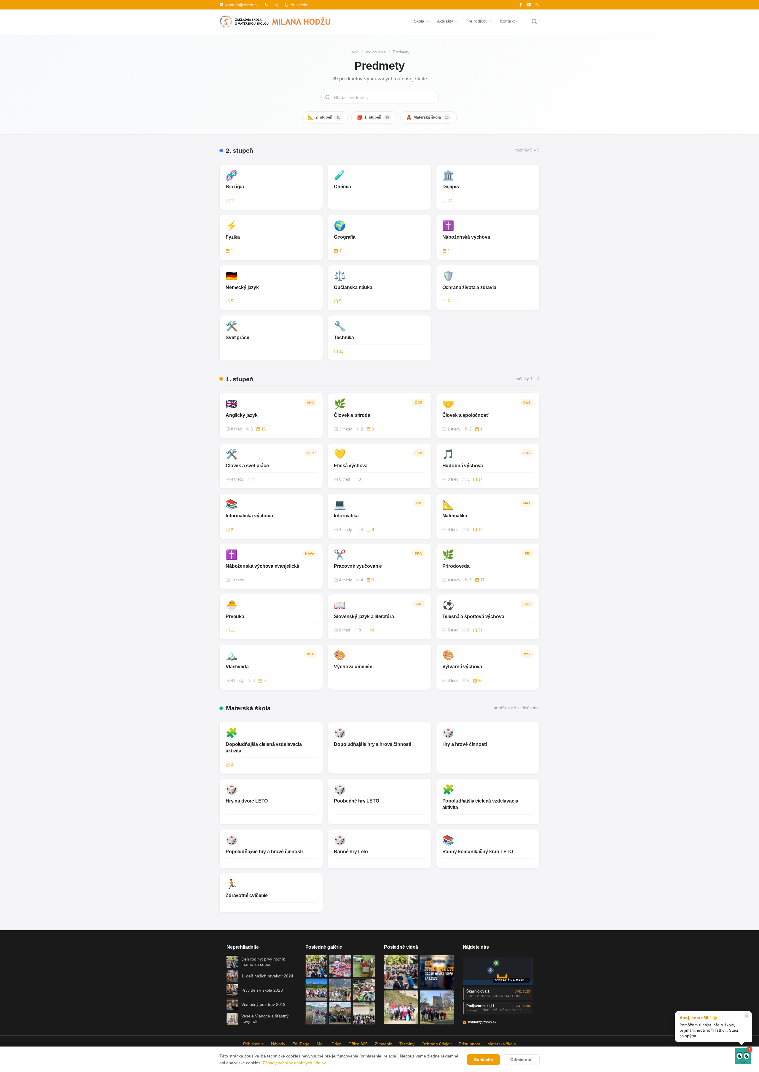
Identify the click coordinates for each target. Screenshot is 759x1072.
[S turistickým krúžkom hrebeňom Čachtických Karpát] (401, 1007)
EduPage (301, 1043)
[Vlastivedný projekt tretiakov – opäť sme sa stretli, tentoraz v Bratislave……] (364, 989)
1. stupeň (373, 117)
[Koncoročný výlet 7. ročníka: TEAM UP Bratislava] (364, 1013)
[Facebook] (520, 4)
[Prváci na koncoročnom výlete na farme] (316, 1013)
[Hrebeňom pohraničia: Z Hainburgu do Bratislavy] (437, 1007)
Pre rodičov (476, 21)
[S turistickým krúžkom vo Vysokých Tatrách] (340, 989)
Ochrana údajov (437, 1043)
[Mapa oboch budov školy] (498, 971)
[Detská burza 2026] (340, 966)
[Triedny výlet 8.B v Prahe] (340, 1013)
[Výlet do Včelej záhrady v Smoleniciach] (316, 989)
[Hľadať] (534, 21)
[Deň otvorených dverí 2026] (437, 972)
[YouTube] (529, 4)
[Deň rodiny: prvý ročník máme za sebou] (316, 966)
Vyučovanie (376, 52)
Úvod (354, 52)
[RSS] (537, 4)
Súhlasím (483, 1059)
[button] (743, 1056)
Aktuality (445, 21)
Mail (320, 1043)
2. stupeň (324, 117)
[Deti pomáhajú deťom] (364, 966)
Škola (419, 21)
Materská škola (427, 117)
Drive (336, 1043)
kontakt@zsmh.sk (242, 5)
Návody (278, 1043)
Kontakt (507, 21)
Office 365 (358, 1043)
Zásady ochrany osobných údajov (294, 1062)
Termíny (406, 1043)
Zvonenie (383, 1043)
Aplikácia (299, 5)
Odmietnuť (521, 1059)
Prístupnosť (469, 1043)
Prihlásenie (253, 1043)
